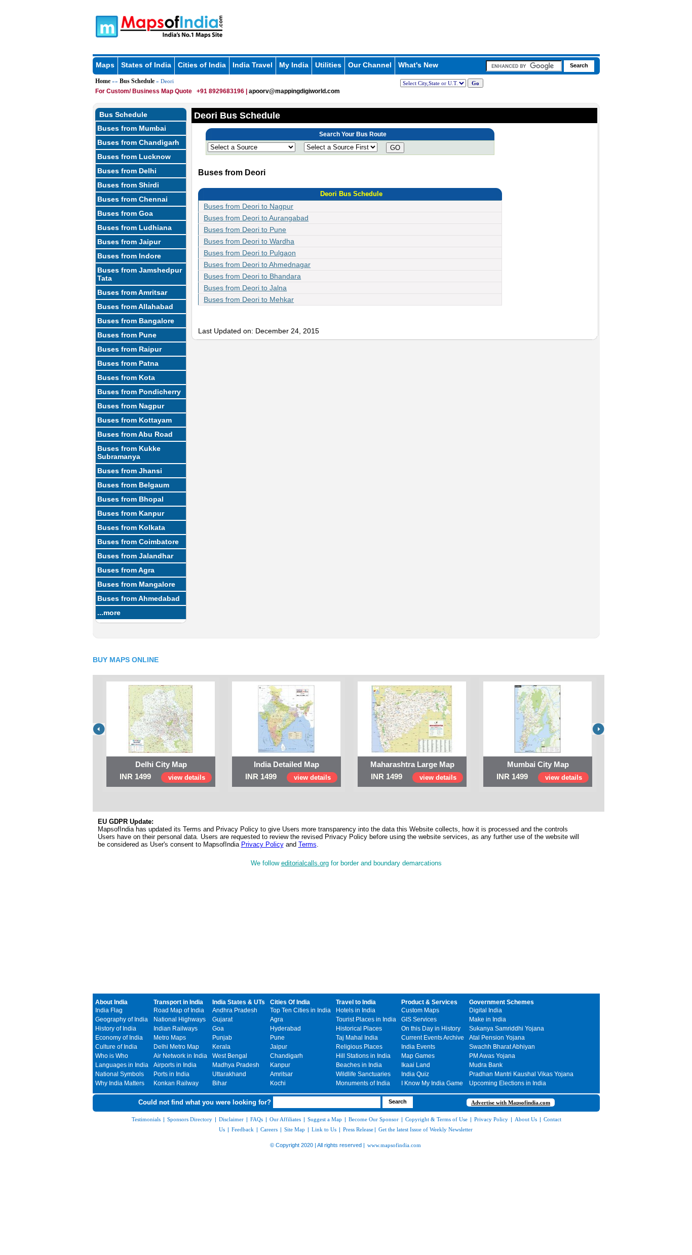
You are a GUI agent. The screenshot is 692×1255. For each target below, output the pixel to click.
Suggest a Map (324, 1119)
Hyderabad (285, 1028)
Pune (277, 1037)
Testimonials (146, 1119)
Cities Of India (290, 1002)
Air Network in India (180, 1055)
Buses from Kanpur (130, 513)
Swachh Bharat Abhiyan (502, 1046)
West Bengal (229, 1055)
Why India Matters (119, 1083)
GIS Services (419, 1019)
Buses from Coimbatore (138, 542)
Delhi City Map (161, 764)
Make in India (487, 1019)
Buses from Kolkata (131, 527)
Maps (105, 65)
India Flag (109, 1010)
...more (109, 613)
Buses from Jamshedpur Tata (139, 274)
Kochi (278, 1083)
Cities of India (202, 65)
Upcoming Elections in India (507, 1083)
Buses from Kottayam (134, 420)
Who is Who (111, 1055)
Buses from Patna (128, 363)
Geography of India (121, 1019)
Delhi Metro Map (176, 1046)
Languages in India (121, 1065)
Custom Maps (420, 1010)
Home (102, 81)
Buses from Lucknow (134, 157)
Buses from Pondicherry (139, 392)
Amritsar (281, 1074)
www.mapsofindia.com (394, 1145)
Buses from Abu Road (135, 434)
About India (111, 1002)
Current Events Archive (432, 1037)
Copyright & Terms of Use (436, 1119)
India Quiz (415, 1074)
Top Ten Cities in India (300, 1010)
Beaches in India (359, 1065)
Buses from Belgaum (133, 485)
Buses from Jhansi (129, 471)
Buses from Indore (129, 256)
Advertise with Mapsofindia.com (510, 1102)
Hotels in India (355, 1010)
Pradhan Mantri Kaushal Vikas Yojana (521, 1074)
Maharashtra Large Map (412, 764)
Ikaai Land (415, 1065)
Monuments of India (363, 1083)
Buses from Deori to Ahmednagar (257, 264)
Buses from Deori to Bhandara (252, 276)
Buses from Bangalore (135, 321)
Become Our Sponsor (374, 1119)
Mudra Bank (486, 1065)
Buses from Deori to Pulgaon (250, 253)
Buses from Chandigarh (138, 142)
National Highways (179, 1019)
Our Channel (370, 65)
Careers (269, 1129)
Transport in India (178, 1002)
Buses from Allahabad (135, 306)
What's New (418, 65)
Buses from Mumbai (131, 128)
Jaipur (278, 1046)
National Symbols (119, 1074)
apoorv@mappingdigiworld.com (294, 91)
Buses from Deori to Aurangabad (256, 218)
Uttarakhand (229, 1074)
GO (395, 147)
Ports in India (171, 1074)
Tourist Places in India (366, 1019)
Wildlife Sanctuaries (363, 1074)
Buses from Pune (127, 335)
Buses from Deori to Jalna (245, 288)
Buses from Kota (126, 377)
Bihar (219, 1083)
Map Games (418, 1055)
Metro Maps (169, 1037)
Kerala (221, 1046)
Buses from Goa (125, 213)
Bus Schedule (137, 81)
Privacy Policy (262, 844)
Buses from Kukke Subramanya (129, 452)
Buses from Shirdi (128, 185)
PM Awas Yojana (492, 1055)
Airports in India (175, 1065)
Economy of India (119, 1037)
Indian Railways (175, 1028)
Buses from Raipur (129, 349)
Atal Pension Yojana (497, 1037)
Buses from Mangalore (136, 584)
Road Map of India (178, 1010)
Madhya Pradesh (235, 1065)
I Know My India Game (432, 1083)
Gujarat (222, 1019)
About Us (526, 1119)
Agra (276, 1019)
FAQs (256, 1119)
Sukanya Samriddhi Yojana (506, 1028)
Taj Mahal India (357, 1037)
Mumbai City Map (538, 764)
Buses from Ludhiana (134, 227)
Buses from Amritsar (132, 292)
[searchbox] (524, 65)
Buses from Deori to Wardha (249, 241)
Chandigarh (286, 1055)
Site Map (294, 1129)
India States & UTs (238, 1002)
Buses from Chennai (132, 199)
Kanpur (280, 1065)
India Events (418, 1046)
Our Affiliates (285, 1119)
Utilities (328, 65)
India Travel (253, 65)
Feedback (243, 1129)
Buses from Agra (126, 570)
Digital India (485, 1010)
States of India (146, 65)
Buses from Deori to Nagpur (248, 206)
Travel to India (356, 1002)
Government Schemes (501, 1002)
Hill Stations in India (363, 1055)
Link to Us (324, 1129)
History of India (115, 1028)
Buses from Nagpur (130, 406)
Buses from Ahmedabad (138, 598)
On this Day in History (430, 1028)
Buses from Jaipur (129, 242)
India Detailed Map (286, 764)
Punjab (222, 1037)
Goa (218, 1028)
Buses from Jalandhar (135, 556)
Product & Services (429, 1002)
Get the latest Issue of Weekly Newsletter (425, 1129)
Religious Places (359, 1046)
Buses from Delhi (127, 171)
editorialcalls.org (305, 863)
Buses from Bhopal (130, 499)
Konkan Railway (176, 1083)
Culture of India (116, 1046)
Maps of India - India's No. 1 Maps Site (105, 25)
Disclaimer (231, 1119)
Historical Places (359, 1028)
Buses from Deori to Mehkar (249, 299)
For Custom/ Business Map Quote (143, 91)
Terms (307, 844)
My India (294, 65)
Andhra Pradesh (234, 1010)
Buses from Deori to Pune (245, 229)
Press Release (358, 1129)
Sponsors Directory (189, 1119)
